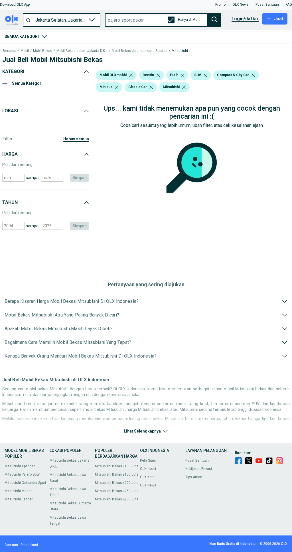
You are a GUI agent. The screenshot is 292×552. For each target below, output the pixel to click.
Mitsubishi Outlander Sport (25, 483)
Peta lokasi (29, 545)
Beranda (9, 51)
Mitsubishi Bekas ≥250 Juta (117, 499)
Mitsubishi (180, 51)
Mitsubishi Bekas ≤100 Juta (117, 466)
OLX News (148, 485)
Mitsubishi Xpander (20, 466)
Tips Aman (193, 477)
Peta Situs (148, 460)
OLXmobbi (148, 469)
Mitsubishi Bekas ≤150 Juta (117, 474)
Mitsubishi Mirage (19, 491)
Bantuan (11, 545)
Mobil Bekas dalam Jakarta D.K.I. (82, 51)
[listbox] (131, 75)
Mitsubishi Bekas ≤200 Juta (117, 483)
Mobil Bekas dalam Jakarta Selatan (139, 51)
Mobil (25, 51)
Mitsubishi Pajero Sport (22, 474)
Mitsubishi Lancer (19, 499)
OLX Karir (147, 477)
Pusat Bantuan (197, 460)
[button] (15, 4)
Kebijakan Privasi (198, 469)
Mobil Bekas (42, 51)
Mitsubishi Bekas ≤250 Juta (117, 491)
